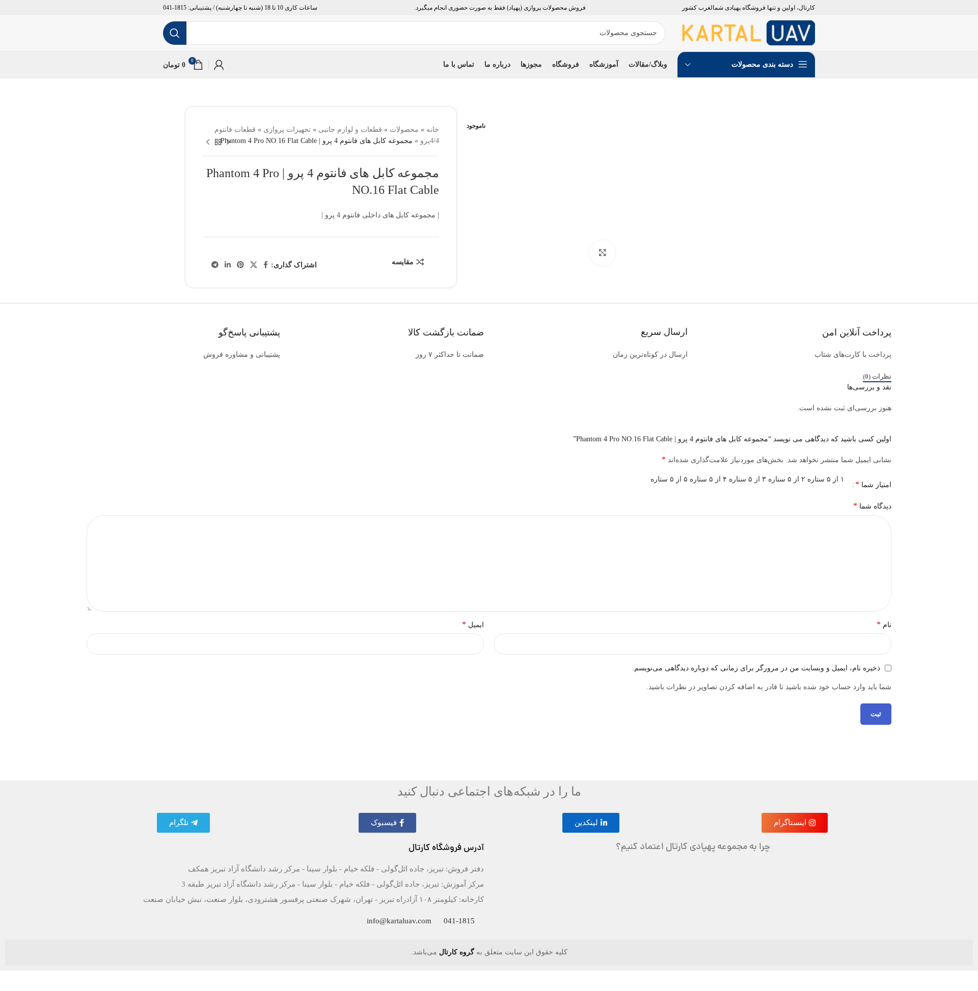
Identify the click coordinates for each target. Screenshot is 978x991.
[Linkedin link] (228, 265)
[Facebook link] (265, 265)
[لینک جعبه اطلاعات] (794, 334)
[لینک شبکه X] (253, 265)
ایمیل (473, 623)
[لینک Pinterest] (240, 265)
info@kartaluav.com (399, 921)
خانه (432, 129)
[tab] (877, 376)
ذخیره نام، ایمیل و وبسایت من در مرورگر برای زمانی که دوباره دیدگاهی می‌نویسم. (756, 667)
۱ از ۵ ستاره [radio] (826, 479)
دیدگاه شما (872, 505)
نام (884, 623)
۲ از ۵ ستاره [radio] (786, 479)
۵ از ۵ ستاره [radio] (669, 479)
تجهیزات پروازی (287, 129)
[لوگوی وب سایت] (748, 32)
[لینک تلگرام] (215, 265)
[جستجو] (174, 33)
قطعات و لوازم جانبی (350, 129)
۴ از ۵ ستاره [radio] (708, 479)
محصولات (404, 129)
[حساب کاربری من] (219, 64)
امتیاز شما (873, 484)
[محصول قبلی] (228, 142)
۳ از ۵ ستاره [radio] (747, 479)
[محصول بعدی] (208, 142)
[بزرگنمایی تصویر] (602, 253)
